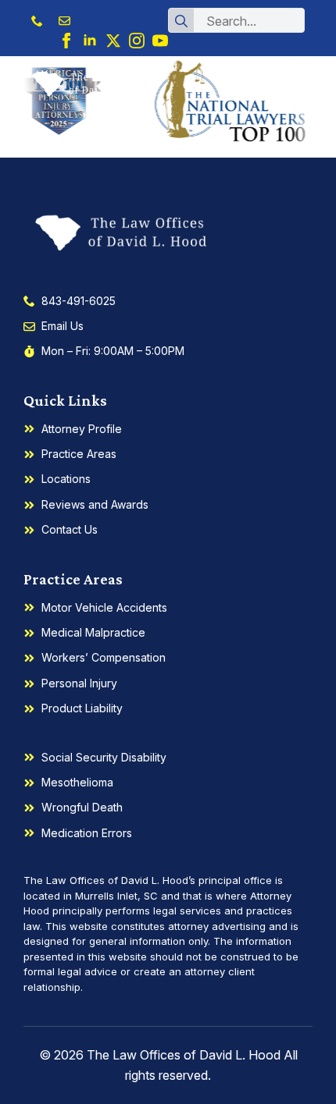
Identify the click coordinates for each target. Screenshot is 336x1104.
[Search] (181, 21)
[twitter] (113, 40)
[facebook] (66, 40)
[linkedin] (90, 40)
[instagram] (137, 40)
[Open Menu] (300, 83)
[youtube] (160, 40)
